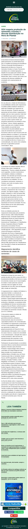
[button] (14, 2)
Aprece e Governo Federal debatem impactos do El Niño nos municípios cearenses (14, 410)
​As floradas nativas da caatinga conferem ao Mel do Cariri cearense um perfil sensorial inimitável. (13, 471)
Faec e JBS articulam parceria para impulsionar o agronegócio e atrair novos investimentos (12, 425)
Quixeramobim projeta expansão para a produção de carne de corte (12, 417)
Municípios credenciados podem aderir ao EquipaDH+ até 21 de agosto (13, 478)
